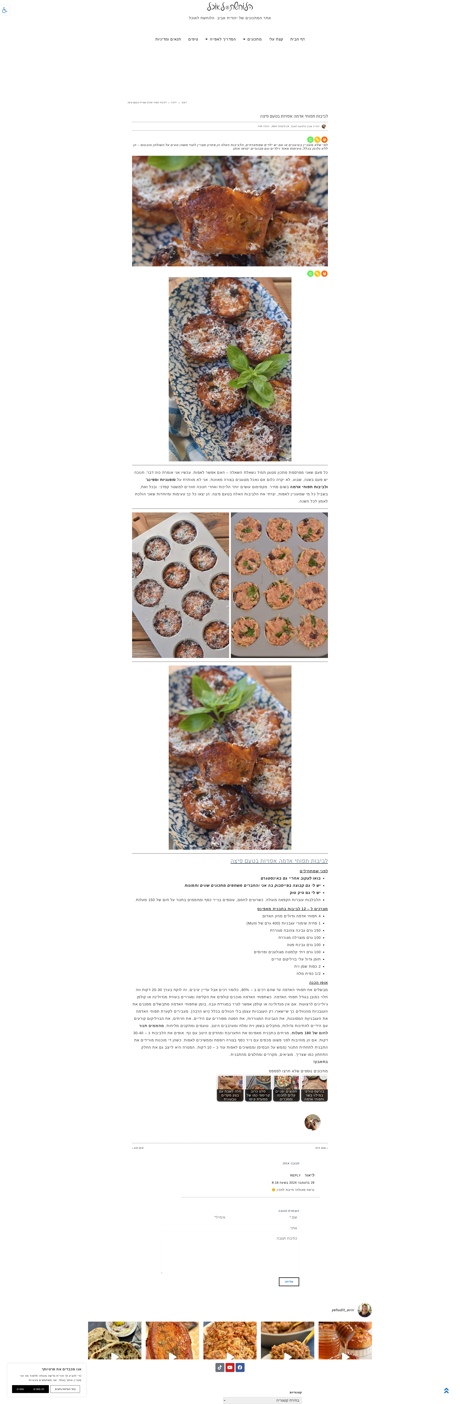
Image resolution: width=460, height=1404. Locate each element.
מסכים (20, 1389)
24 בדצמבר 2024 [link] (280, 126)
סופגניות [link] (167, 480)
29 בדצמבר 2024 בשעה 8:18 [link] (293, 1182)
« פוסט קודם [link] (322, 1148)
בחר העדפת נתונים (65, 1389)
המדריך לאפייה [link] (223, 39)
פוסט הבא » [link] (138, 1148)
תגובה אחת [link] (264, 126)
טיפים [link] (193, 39)
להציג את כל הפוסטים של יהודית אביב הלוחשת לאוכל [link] (237, 1116)
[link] (4, 10)
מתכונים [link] (254, 39)
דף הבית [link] (297, 39)
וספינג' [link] (152, 480)
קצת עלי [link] (276, 39)
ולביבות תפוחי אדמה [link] (308, 487)
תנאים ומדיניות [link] (168, 39)
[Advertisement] (230, 72)
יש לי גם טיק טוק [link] (305, 893)
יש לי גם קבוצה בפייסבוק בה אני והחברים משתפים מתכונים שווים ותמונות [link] (253, 885)
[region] (46, 1380)
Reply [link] (295, 1175)
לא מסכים (38, 1389)
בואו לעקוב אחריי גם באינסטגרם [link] (291, 878)
